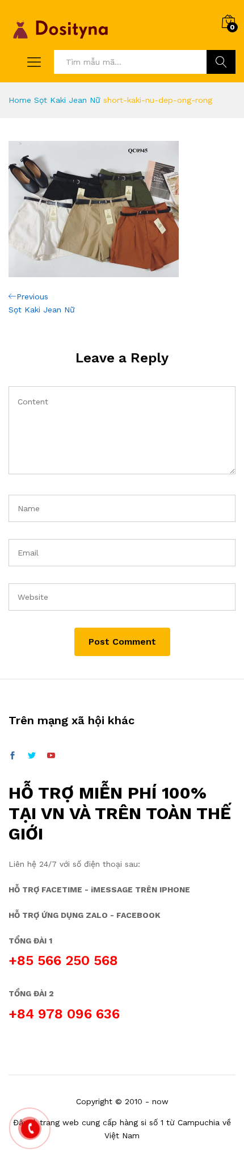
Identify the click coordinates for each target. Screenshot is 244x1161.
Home (20, 100)
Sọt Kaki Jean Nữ (67, 100)
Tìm (221, 62)
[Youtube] (51, 756)
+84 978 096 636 (64, 1014)
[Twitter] (31, 756)
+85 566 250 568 (63, 960)
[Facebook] (12, 756)
